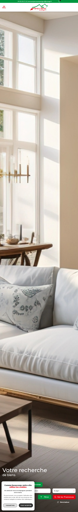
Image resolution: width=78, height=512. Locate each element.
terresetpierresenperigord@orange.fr (40, 1)
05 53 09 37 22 (22, 1)
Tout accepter (26, 505)
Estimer (38, 484)
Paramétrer (10, 505)
